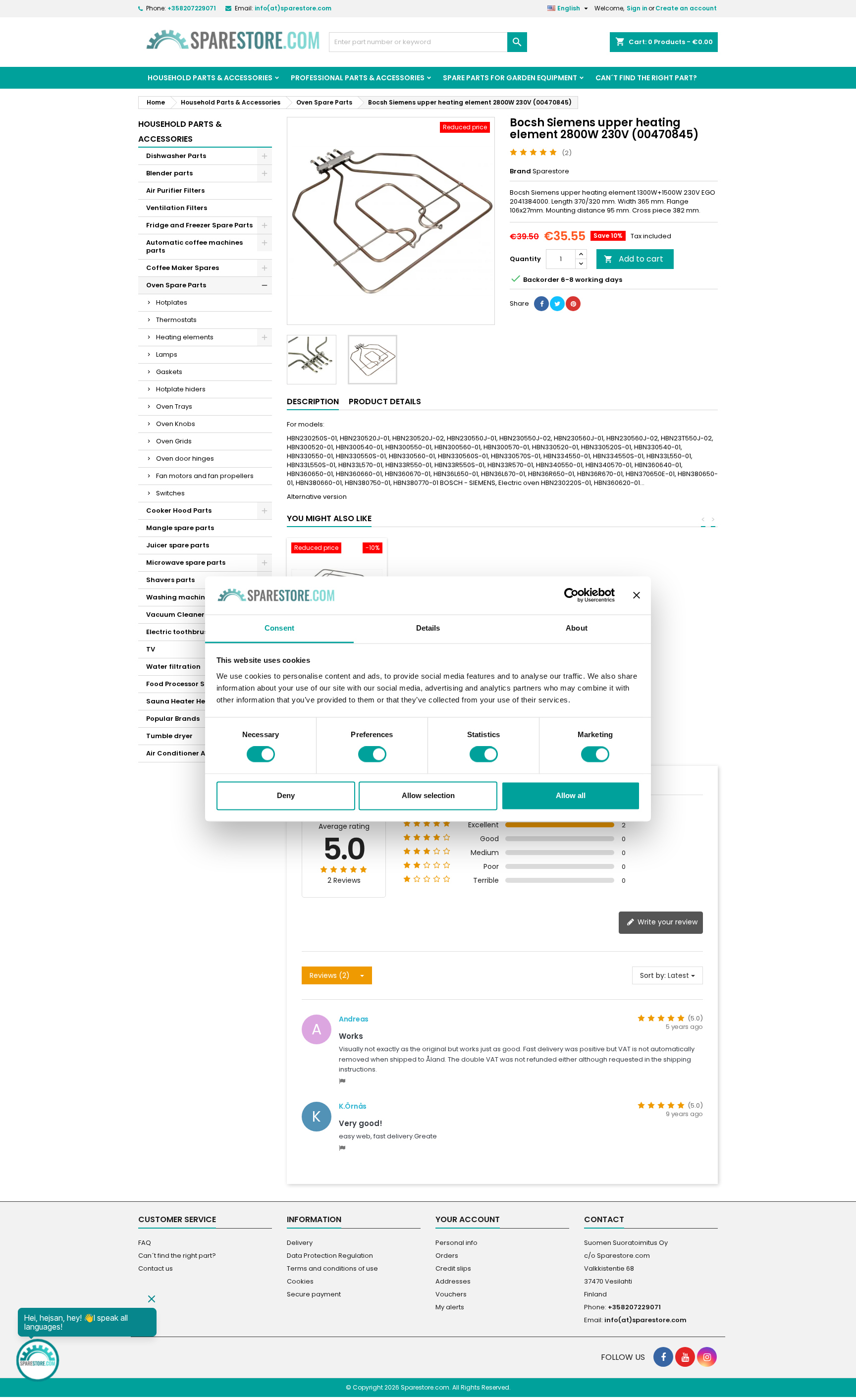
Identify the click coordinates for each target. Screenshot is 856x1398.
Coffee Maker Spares (182, 267)
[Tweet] (557, 303)
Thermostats (176, 319)
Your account (467, 1219)
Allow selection (428, 795)
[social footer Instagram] (707, 1357)
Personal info (456, 1242)
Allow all (571, 795)
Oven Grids (174, 441)
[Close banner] (636, 595)
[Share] (541, 303)
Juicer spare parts (177, 545)
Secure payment (314, 1294)
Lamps (166, 354)
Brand (520, 171)
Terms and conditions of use (332, 1268)
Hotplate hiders (181, 389)
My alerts (449, 1307)
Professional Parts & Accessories (358, 78)
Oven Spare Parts (176, 285)
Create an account (686, 8)
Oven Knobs (175, 424)
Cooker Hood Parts (179, 510)
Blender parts (169, 173)
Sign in (637, 8)
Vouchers (451, 1294)
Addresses (453, 1281)
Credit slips (453, 1268)
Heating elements (185, 337)
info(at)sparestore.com (293, 8)
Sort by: (653, 975)
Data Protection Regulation (330, 1255)
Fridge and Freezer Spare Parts (199, 225)
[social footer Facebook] (663, 1357)
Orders (446, 1255)
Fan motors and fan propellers (205, 476)
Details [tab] (428, 628)
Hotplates (171, 302)
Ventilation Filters (176, 208)
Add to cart (633, 259)
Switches (170, 493)
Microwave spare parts (185, 562)
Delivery (300, 1242)
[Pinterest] (573, 303)
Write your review (666, 922)
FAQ (144, 1242)
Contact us (155, 1268)
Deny (286, 795)
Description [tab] (313, 401)
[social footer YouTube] (685, 1357)
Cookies (300, 1281)
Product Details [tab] (385, 401)
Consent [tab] (279, 628)
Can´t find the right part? (646, 78)
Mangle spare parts (180, 528)
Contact (604, 1219)
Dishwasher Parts (176, 156)
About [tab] (577, 628)
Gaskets (169, 371)
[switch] (372, 754)
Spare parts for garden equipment (510, 78)
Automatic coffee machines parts (194, 246)
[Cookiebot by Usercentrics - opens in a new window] (571, 595)
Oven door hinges (185, 458)
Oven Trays (174, 406)
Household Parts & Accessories (210, 78)
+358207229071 (191, 8)
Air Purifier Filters (175, 190)
